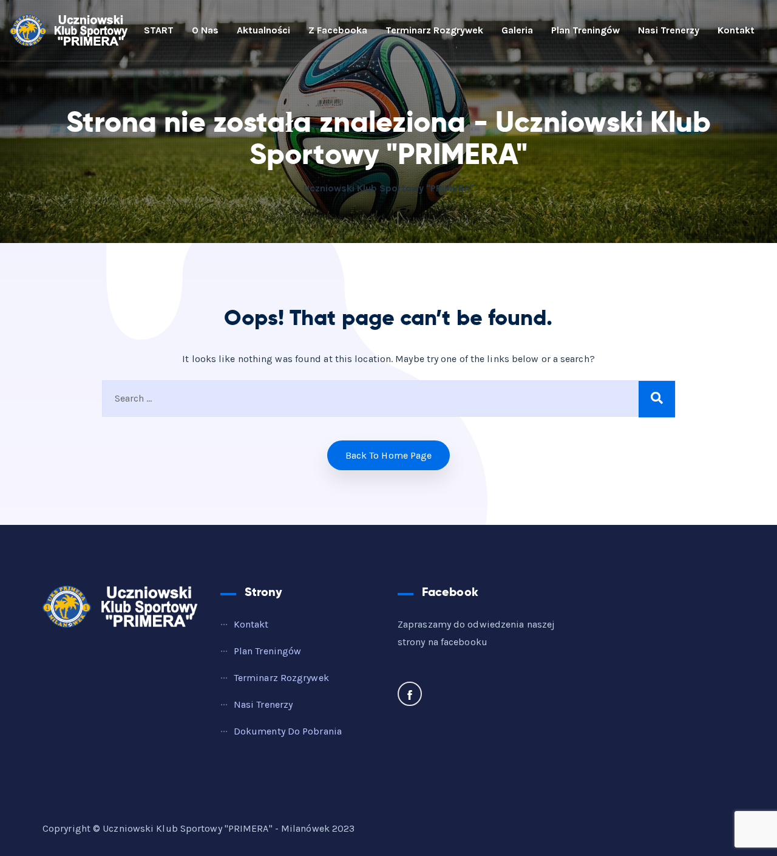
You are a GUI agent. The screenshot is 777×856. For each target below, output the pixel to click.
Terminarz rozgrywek (434, 30)
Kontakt (736, 30)
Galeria (517, 30)
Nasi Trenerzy (668, 30)
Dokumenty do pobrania (288, 731)
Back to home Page (388, 455)
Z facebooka (337, 30)
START (159, 30)
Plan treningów (585, 30)
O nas (205, 30)
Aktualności (263, 30)
